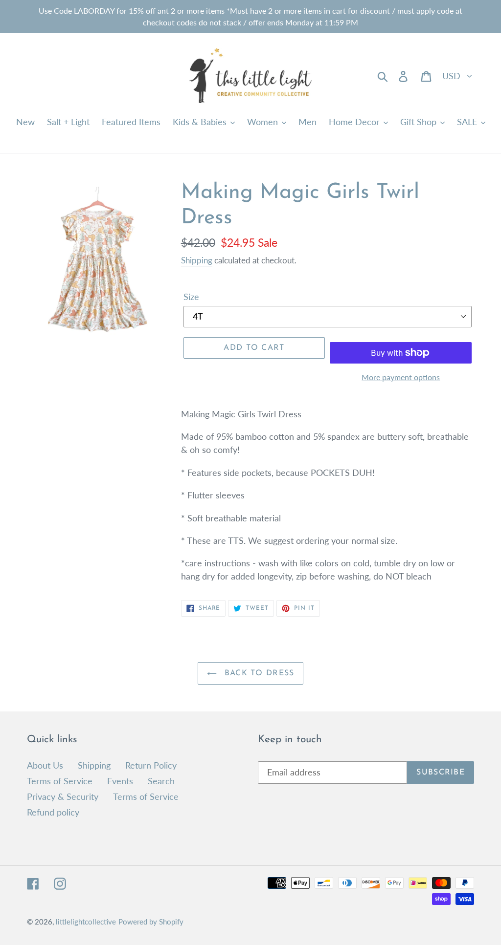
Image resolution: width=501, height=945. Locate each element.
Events (120, 780)
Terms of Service (59, 780)
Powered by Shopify (150, 921)
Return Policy (151, 765)
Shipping (196, 260)
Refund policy (53, 812)
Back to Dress (258, 673)
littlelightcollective (86, 921)
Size (191, 296)
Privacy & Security (62, 796)
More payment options (401, 377)
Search (161, 780)
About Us (45, 765)
